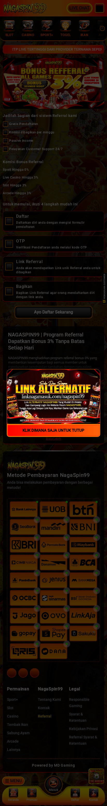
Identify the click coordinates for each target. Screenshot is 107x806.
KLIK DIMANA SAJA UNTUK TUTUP (53, 430)
